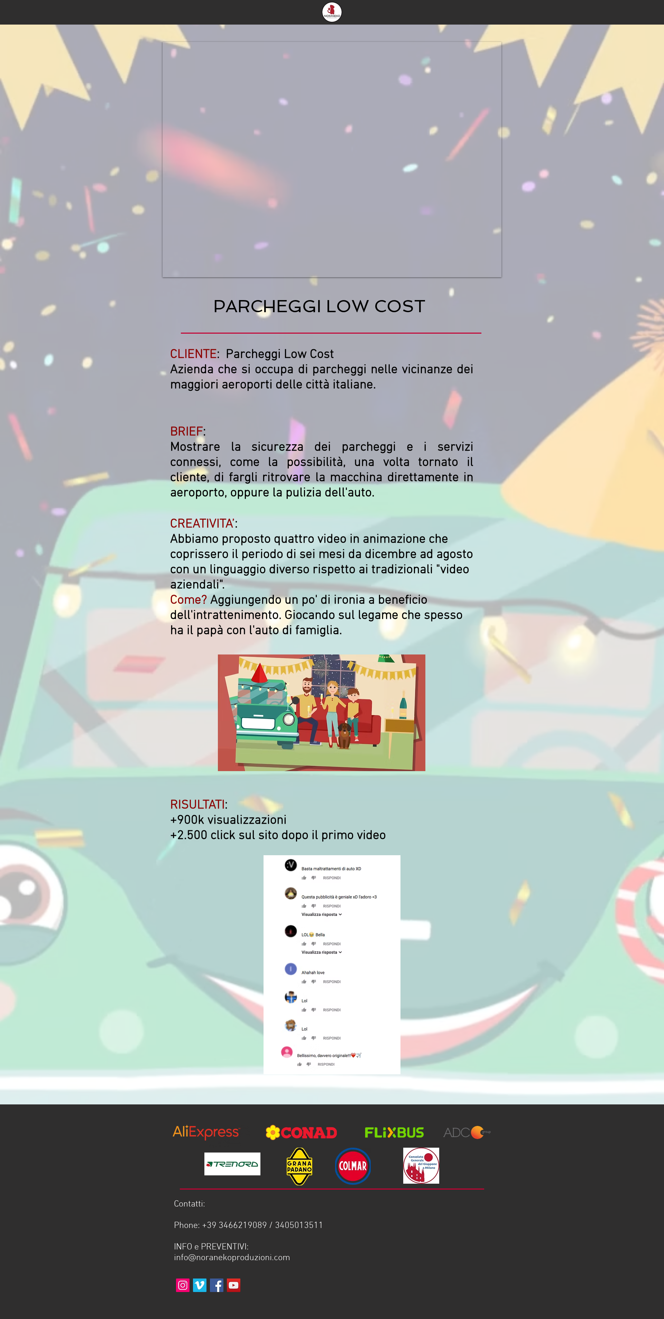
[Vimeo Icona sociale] (199, 1285)
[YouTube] (233, 1285)
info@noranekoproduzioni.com (232, 1258)
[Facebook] (216, 1285)
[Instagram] (183, 1285)
